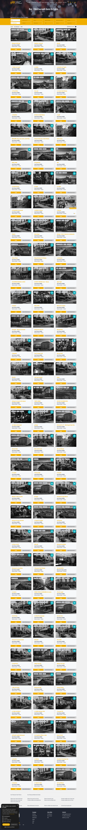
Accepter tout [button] (6, 824)
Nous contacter (49, 816)
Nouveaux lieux (33, 2)
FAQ (48, 817)
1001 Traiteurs (34, 817)
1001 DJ (33, 819)
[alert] (10, 816)
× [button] (17, 805)
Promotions (39, 2)
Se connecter (60, 2)
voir (16, 49)
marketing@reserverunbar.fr (66, 814)
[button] (26, 20)
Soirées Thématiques (45, 2)
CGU (19, 824)
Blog (56, 2)
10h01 (33, 821)
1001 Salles (34, 814)
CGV (23, 824)
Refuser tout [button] (14, 824)
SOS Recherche (52, 2)
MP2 (33, 823)
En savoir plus (12, 814)
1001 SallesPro (34, 816)
